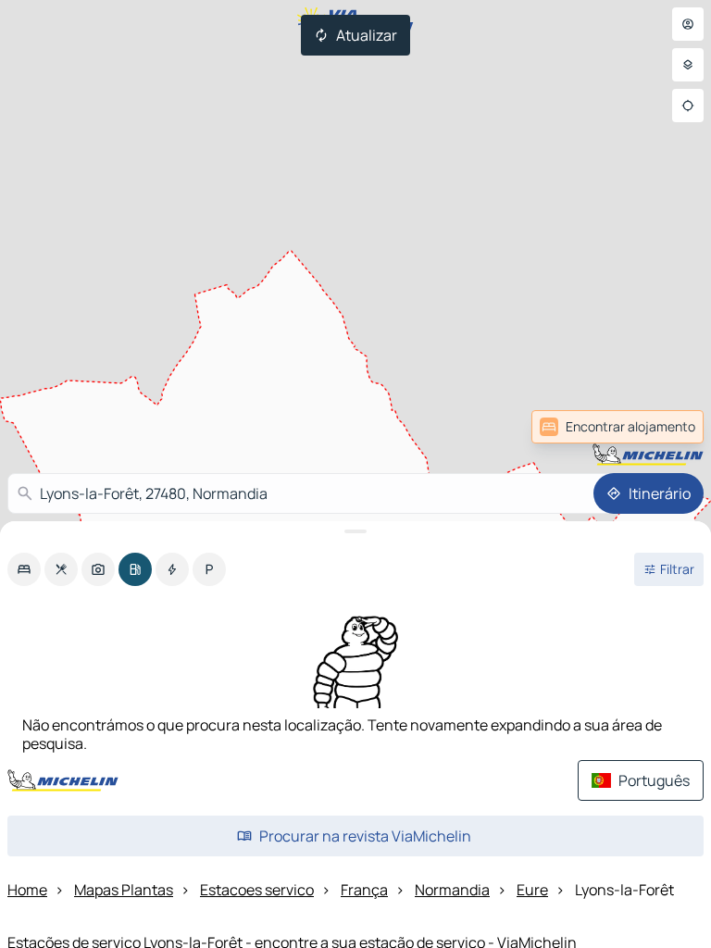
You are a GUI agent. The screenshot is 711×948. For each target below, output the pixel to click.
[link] (617, 426)
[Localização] (688, 105)
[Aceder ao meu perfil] (688, 24)
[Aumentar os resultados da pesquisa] (355, 531)
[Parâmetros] (688, 64)
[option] (24, 569)
